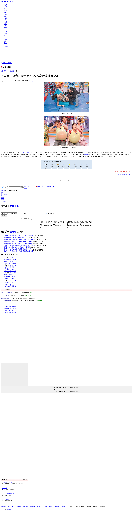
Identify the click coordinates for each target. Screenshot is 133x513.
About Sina (11, 506)
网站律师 (40, 506)
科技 (5, 16)
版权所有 (10, 510)
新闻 (5, 7)
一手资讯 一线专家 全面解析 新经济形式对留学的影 (21, 298)
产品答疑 (63, 506)
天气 (5, 37)
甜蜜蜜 (6, 278)
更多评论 (14, 206)
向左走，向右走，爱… (11, 261)
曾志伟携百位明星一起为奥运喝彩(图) (16, 237)
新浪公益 (10, 254)
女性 (5, 29)
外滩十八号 (13, 265)
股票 (5, 14)
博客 (5, 18)
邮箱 (5, 43)
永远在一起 (8, 284)
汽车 (5, 24)
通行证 (6, 46)
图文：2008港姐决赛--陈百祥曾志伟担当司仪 (18, 251)
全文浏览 (4, 194)
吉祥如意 (7, 286)
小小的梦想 (12, 269)
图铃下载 (4, 254)
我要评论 (127, 174)
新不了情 (13, 273)
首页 (5, 5)
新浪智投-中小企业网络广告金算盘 (18, 292)
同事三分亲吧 (125, 171)
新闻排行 (121, 174)
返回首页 (4, 201)
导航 (5, 45)
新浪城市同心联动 (10, 308)
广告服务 (18, 506)
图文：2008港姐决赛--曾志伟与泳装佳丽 (17, 247)
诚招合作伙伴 (8, 310)
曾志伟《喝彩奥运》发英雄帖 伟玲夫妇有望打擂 (19, 239)
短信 (5, 39)
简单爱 (6, 271)
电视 (5, 22)
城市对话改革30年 (10, 306)
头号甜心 (13, 276)
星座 (5, 35)
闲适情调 (13, 280)
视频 (5, 20)
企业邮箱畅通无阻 (10, 312)
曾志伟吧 (118, 171)
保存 (2, 192)
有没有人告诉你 (9, 267)
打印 (2, 198)
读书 (5, 31)
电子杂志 (16, 254)
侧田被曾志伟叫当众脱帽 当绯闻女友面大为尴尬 (19, 245)
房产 (5, 26)
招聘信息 (33, 506)
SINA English (48, 506)
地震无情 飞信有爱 (10, 263)
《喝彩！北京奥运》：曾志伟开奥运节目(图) (18, 236)
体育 (5, 8)
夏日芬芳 (13, 286)
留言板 (3, 190)
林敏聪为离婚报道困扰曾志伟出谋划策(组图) (18, 243)
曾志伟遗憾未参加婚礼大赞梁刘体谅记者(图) (18, 241)
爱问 (5, 41)
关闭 (2, 200)
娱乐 (5, 10)
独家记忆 (7, 276)
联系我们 (25, 506)
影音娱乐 (4, 71)
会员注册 (56, 506)
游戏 (5, 27)
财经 (5, 12)
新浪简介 (4, 506)
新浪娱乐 (32, 81)
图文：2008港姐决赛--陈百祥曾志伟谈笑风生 (18, 249)
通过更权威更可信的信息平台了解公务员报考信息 (21, 300)
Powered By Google (27, 187)
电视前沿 (11, 71)
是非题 (6, 269)
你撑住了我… (14, 257)
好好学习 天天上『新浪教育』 (16, 295)
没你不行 (7, 274)
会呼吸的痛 (12, 271)
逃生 (11, 274)
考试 (5, 33)
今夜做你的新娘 (9, 282)
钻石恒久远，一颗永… (11, 259)
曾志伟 (13, 231)
